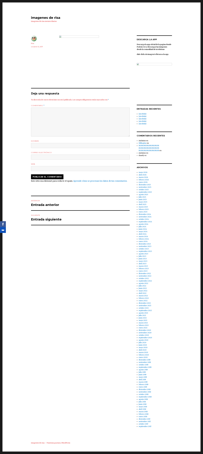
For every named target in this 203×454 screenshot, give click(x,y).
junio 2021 (142, 318)
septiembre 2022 (145, 281)
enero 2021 (143, 328)
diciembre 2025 (145, 185)
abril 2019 (142, 380)
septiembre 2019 (145, 367)
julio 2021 (142, 315)
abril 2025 (142, 204)
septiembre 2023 (145, 251)
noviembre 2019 (145, 362)
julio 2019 (142, 372)
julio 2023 (142, 256)
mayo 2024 (143, 232)
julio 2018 (142, 402)
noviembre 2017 (145, 422)
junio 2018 (142, 404)
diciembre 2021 (145, 303)
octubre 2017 (143, 424)
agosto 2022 (143, 283)
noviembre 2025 (145, 187)
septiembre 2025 (145, 192)
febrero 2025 (144, 209)
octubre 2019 (143, 365)
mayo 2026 (143, 172)
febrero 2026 (144, 180)
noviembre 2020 (145, 333)
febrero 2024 (144, 239)
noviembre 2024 (145, 217)
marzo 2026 (143, 177)
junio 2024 (143, 229)
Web (33, 164)
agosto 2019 (143, 370)
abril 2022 (142, 293)
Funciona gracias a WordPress (58, 443)
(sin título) (142, 114)
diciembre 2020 (145, 330)
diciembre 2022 (145, 274)
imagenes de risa (45, 18)
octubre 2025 (144, 190)
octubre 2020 (144, 335)
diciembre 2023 (145, 244)
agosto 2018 (143, 399)
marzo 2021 (143, 323)
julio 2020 (142, 343)
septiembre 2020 (145, 338)
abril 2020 (142, 350)
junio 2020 (143, 345)
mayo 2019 (143, 377)
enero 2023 (143, 271)
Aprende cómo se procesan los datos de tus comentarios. (100, 181)
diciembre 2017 (144, 419)
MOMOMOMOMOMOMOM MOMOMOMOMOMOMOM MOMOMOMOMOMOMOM (149, 148)
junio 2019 (142, 375)
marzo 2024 (143, 237)
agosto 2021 (143, 313)
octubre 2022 (144, 278)
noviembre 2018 (145, 392)
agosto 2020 (143, 340)
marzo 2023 (143, 266)
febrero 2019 (143, 385)
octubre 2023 (144, 249)
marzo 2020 (143, 352)
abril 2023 (142, 264)
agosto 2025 (143, 195)
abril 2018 (142, 409)
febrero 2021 (143, 325)
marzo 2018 (143, 412)
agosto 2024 (143, 224)
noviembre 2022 (145, 276)
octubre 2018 (143, 394)
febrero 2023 (144, 269)
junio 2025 (143, 200)
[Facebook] (3, 224)
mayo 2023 (143, 261)
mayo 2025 (143, 202)
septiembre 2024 (145, 222)
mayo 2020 (143, 348)
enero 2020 (143, 357)
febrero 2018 (143, 414)
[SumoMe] (3, 230)
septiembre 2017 (145, 426)
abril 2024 (142, 234)
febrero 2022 (144, 298)
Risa (32, 43)
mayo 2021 (143, 320)
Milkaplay (142, 143)
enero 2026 (143, 182)
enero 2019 (143, 387)
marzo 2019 (143, 382)
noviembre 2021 (145, 306)
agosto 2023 (143, 254)
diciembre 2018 (144, 389)
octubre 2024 (144, 219)
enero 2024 (143, 241)
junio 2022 (143, 288)
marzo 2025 (143, 207)
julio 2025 (142, 197)
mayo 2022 (143, 291)
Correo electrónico (41, 152)
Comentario (38, 106)
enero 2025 (143, 212)
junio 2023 (143, 259)
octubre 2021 (143, 308)
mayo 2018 (143, 407)
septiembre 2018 (145, 397)
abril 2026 (142, 175)
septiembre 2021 (145, 311)
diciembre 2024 (145, 214)
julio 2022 (142, 286)
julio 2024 (142, 227)
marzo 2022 (143, 296)
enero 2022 (143, 301)
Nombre (35, 141)
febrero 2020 (144, 355)
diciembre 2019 (144, 360)
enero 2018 (143, 417)
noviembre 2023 (145, 246)
